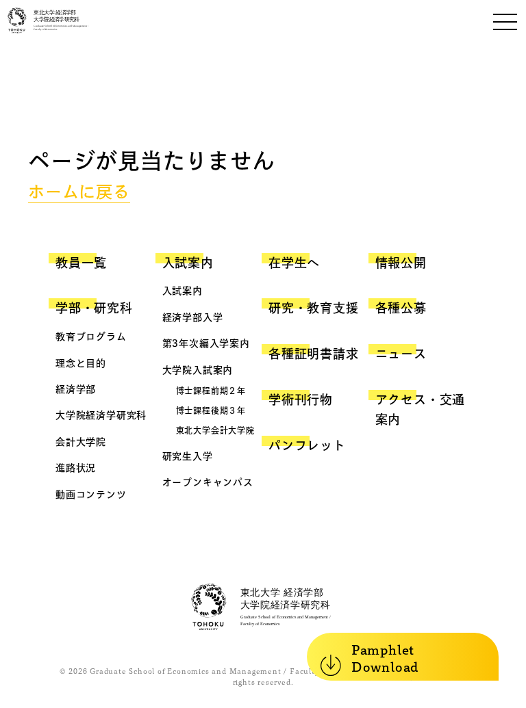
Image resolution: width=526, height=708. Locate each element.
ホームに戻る (79, 191)
